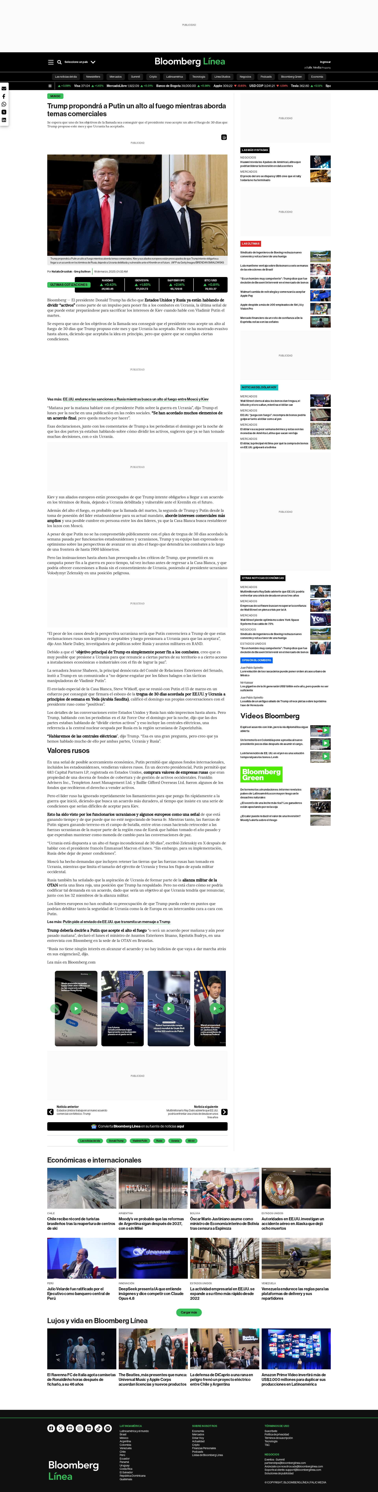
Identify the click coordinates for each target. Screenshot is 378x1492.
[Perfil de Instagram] (79, 1428)
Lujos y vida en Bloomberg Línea (97, 1321)
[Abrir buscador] (59, 62)
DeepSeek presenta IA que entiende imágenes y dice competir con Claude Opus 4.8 (151, 1294)
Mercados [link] (116, 76)
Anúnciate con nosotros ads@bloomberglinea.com (294, 1466)
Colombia (125, 1444)
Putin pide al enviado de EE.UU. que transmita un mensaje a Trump (116, 921)
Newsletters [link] (93, 76)
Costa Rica (126, 1468)
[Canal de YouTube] (70, 1428)
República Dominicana (132, 1475)
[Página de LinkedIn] (89, 1428)
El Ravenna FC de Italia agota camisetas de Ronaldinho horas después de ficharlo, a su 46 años (81, 1379)
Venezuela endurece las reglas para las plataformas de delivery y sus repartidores (295, 1294)
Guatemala (126, 1479)
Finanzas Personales (204, 1448)
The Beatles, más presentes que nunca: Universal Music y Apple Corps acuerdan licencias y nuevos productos (153, 1379)
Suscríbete (271, 1431)
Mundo (55, 96)
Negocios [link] (245, 76)
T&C (267, 1444)
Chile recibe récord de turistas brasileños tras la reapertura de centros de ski (81, 1224)
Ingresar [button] (325, 62)
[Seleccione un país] (92, 62)
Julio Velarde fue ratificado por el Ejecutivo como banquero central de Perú (78, 1294)
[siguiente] (224, 1112)
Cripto (196, 1444)
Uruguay (125, 1465)
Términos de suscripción (279, 1438)
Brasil (123, 1434)
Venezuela (126, 1448)
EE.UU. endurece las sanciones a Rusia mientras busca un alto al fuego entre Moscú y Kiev (135, 399)
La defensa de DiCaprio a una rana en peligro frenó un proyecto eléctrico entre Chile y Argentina (221, 1379)
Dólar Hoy (198, 1438)
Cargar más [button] (189, 1312)
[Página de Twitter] (61, 1428)
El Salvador (126, 1472)
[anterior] (50, 1112)
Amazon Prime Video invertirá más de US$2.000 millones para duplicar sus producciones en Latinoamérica (294, 1379)
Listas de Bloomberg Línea (207, 1455)
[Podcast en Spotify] (108, 1428)
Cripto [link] (153, 76)
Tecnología (271, 1441)
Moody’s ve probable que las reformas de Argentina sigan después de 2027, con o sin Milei (151, 1224)
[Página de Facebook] (51, 1428)
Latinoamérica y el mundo (134, 1431)
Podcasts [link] (266, 76)
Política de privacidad (277, 1434)
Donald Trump (116, 1140)
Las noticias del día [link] (66, 76)
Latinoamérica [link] (174, 76)
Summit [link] (135, 76)
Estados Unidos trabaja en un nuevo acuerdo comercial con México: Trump (82, 1112)
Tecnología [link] (198, 76)
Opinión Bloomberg (256, 660)
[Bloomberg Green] (285, 774)
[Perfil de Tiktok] (98, 1428)
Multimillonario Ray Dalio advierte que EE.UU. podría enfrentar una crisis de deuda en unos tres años (192, 1114)
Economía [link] (317, 76)
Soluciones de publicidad (279, 1473)
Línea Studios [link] (222, 76)
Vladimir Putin (140, 1140)
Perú (122, 1455)
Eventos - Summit (275, 1459)
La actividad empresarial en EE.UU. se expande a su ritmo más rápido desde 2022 (222, 1294)
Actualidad (198, 1441)
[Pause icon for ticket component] (50, 86)
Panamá (124, 1461)
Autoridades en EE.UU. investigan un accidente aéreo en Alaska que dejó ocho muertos (293, 1224)
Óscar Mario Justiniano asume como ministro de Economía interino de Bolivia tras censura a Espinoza (224, 1224)
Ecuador (125, 1458)
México (124, 1438)
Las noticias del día (90, 1140)
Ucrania (175, 1140)
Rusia (159, 1140)
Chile (123, 1451)
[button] (224, 137)
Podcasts (197, 1451)
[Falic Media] (307, 67)
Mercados (198, 1434)
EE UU (191, 1140)
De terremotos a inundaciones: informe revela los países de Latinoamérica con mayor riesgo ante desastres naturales (270, 793)
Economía (198, 1431)
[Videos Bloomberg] (285, 716)
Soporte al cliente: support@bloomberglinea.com (293, 1469)
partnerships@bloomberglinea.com (285, 1462)
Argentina (125, 1441)
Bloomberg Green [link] (291, 76)
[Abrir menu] (50, 62)
